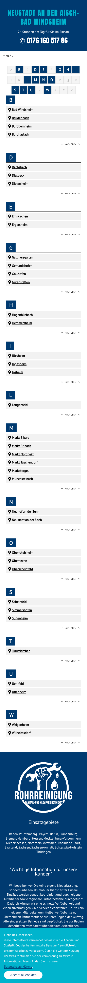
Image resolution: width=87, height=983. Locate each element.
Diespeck (18, 175)
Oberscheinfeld (22, 569)
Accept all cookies (23, 975)
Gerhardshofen (22, 266)
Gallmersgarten (22, 257)
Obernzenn (19, 561)
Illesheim (18, 356)
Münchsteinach (22, 479)
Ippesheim (19, 364)
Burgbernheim (22, 126)
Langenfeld (20, 405)
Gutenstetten (21, 282)
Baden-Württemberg (23, 834)
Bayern (44, 834)
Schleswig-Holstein (68, 847)
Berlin (54, 834)
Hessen (37, 838)
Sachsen (24, 847)
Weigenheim (20, 725)
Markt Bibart (20, 437)
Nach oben (70, 144)
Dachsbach (19, 167)
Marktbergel (20, 471)
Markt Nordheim (23, 454)
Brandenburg (68, 834)
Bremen (11, 838)
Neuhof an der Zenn (25, 511)
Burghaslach (20, 134)
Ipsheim (17, 372)
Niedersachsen (16, 843)
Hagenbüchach (22, 315)
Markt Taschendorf (24, 462)
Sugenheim (20, 618)
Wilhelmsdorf (21, 733)
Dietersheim (20, 183)
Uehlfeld (18, 683)
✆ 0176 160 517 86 (44, 41)
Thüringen (43, 852)
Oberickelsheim (22, 552)
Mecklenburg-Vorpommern (62, 838)
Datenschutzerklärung (18, 966)
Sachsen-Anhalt (42, 847)
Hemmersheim (22, 323)
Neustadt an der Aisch (27, 520)
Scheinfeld (19, 602)
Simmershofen (22, 610)
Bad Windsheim (22, 109)
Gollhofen (19, 274)
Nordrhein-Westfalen (42, 843)
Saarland (11, 847)
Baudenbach (20, 118)
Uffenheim (19, 692)
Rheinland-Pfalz (69, 843)
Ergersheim (20, 224)
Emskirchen (20, 216)
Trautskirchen (21, 651)
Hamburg (24, 838)
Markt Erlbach (21, 446)
